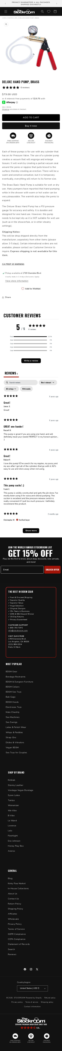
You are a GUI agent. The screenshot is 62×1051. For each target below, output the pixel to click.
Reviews (12, 954)
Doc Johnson (14, 841)
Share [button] (8, 297)
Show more (31, 530)
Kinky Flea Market (17, 883)
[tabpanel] (31, 458)
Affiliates (12, 913)
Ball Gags (10, 697)
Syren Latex (14, 795)
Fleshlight (13, 835)
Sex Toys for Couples (16, 752)
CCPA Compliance (17, 939)
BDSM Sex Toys (13, 692)
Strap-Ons (11, 737)
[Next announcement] (56, 3)
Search (11, 949)
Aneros (11, 851)
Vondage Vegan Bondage (20, 790)
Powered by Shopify (34, 998)
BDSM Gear (11, 671)
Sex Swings (11, 722)
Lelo (10, 830)
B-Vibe (11, 815)
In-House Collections (18, 888)
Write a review (31, 360)
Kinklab (11, 780)
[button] (6, 11)
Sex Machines (12, 717)
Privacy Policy (14, 924)
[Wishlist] (49, 11)
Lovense (12, 825)
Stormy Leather (15, 785)
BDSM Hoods (12, 702)
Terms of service (31, 1002)
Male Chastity (12, 712)
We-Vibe (12, 810)
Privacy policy (17, 1002)
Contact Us (13, 898)
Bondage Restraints (16, 676)
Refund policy (50, 998)
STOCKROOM (19, 998)
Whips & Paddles (14, 732)
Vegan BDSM (12, 747)
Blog (10, 878)
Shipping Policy (15, 908)
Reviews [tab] (11, 373)
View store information (16, 281)
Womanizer (13, 805)
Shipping (5, 109)
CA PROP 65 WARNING (13, 264)
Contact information (32, 1007)
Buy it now (31, 125)
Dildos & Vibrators (15, 742)
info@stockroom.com (18, 630)
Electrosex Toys (14, 707)
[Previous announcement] (5, 3)
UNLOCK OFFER (52, 569)
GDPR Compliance (17, 934)
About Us (12, 893)
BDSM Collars (12, 686)
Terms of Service (16, 929)
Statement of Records (19, 944)
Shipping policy (47, 1002)
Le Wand (12, 820)
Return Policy (14, 903)
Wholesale (13, 919)
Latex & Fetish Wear (16, 727)
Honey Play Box (16, 846)
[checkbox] (26, 388)
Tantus (11, 800)
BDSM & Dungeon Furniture (19, 681)
